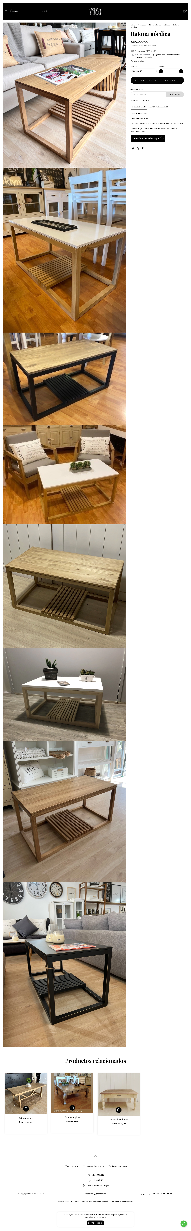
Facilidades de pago (118, 1166)
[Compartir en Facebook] (133, 148)
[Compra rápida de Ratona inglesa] (72, 1108)
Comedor (142, 25)
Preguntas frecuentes (93, 1166)
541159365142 (98, 1175)
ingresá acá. (103, 1201)
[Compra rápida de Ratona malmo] (26, 1109)
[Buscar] (44, 11)
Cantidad (161, 66)
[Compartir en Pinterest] (143, 148)
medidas (134, 66)
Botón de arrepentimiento (123, 1201)
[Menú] (6, 11)
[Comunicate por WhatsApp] (184, 1224)
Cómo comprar (71, 1166)
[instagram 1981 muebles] (95, 1156)
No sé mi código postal (140, 100)
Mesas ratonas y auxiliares (159, 25)
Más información (158, 106)
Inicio (133, 25)
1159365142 (98, 1180)
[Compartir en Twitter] (138, 148)
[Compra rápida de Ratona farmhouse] (119, 1110)
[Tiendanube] (95, 1194)
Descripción (139, 106)
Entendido (95, 1223)
